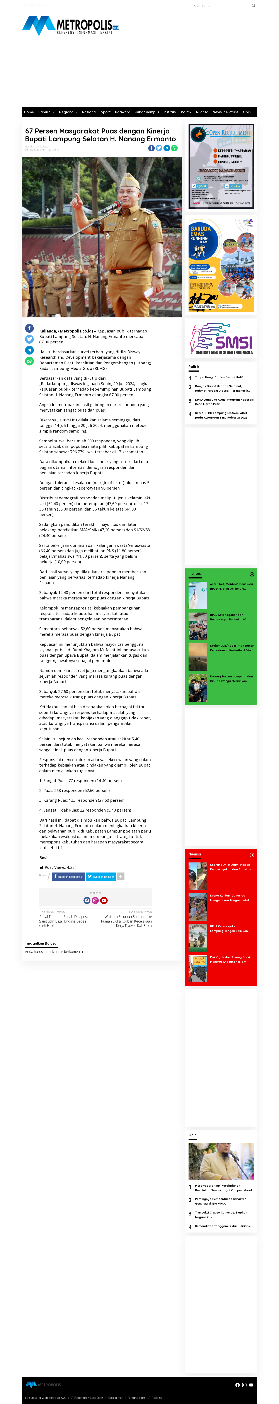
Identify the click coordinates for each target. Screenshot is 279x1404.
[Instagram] (95, 900)
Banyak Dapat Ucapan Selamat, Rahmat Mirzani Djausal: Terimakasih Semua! (221, 388)
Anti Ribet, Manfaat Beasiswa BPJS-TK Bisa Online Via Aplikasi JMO (231, 586)
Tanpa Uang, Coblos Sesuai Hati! (219, 377)
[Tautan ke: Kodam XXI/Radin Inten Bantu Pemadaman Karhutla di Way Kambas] (198, 656)
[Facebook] (86, 900)
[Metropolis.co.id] (71, 26)
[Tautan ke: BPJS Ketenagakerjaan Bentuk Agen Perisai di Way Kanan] (198, 625)
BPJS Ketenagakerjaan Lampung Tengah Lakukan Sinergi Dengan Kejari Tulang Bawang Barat (231, 928)
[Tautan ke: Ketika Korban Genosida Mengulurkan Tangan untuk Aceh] (198, 906)
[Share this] (151, 148)
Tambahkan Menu (35, 5)
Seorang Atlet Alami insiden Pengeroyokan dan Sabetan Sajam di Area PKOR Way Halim (230, 867)
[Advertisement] (139, 74)
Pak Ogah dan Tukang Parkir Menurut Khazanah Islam (230, 959)
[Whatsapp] (174, 148)
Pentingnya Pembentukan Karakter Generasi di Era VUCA (220, 1201)
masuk (49, 951)
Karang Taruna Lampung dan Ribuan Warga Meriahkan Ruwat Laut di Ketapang (231, 679)
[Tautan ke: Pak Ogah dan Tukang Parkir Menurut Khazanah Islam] (198, 968)
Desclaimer (115, 1397)
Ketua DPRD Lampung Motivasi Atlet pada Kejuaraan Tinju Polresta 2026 (221, 415)
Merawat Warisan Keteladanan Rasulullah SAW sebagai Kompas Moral (223, 1188)
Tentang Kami (137, 1397)
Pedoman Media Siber (88, 1397)
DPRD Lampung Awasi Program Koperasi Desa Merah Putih (224, 402)
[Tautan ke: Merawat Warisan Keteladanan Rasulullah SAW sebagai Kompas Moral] (221, 1161)
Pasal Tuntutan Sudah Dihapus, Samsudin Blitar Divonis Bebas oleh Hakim (63, 919)
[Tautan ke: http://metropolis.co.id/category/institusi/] (252, 574)
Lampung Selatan (35, 149)
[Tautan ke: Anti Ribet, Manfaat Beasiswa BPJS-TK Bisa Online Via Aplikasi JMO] (198, 595)
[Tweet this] (159, 148)
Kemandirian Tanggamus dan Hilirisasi (222, 1226)
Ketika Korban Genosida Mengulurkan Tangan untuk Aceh (230, 898)
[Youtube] (103, 900)
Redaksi (156, 1397)
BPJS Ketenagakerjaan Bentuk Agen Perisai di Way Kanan (229, 617)
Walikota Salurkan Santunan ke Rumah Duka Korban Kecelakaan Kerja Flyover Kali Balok (126, 919)
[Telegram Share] (166, 148)
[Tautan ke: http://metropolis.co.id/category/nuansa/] (252, 855)
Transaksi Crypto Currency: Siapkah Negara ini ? (221, 1215)
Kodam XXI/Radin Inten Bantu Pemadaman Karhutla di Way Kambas (232, 648)
